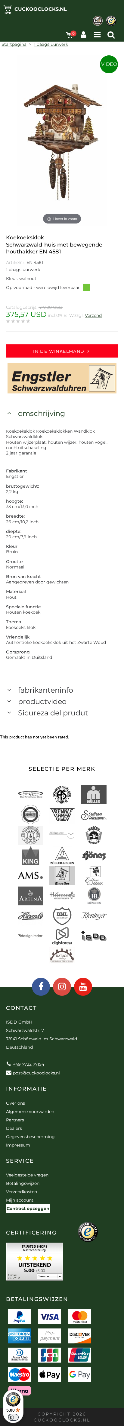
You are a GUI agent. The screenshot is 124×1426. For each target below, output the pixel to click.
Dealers (14, 1128)
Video (109, 64)
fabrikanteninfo (45, 690)
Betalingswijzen (22, 1183)
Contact (21, 1008)
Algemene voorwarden (30, 1111)
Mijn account (19, 1200)
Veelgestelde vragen (27, 1175)
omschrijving (41, 413)
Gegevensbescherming (30, 1136)
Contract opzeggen (28, 1208)
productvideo (42, 701)
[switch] (13, 1417)
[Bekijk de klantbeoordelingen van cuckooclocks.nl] (34, 1264)
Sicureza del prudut (53, 713)
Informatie (26, 1089)
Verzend (93, 315)
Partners (15, 1120)
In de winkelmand (58, 351)
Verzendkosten (21, 1191)
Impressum (18, 1145)
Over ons (15, 1103)
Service (20, 1161)
